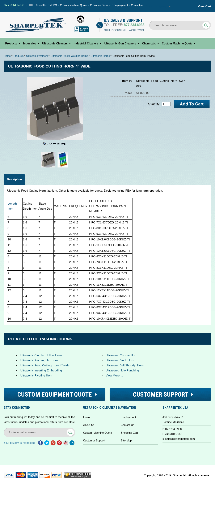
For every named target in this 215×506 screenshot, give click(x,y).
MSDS (53, 5)
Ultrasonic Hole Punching (122, 370)
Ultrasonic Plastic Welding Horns (69, 55)
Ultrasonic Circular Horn (121, 355)
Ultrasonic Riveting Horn (36, 375)
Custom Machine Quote (73, 5)
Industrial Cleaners (86, 43)
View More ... (114, 375)
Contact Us (127, 425)
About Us (41, 5)
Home (7, 55)
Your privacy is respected (19, 442)
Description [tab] (14, 179)
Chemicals (149, 43)
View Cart (204, 6)
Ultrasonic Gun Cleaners (120, 43)
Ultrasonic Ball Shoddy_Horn (125, 365)
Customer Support (94, 440)
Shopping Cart (129, 432)
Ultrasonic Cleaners (55, 43)
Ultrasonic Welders (37, 55)
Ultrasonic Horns (100, 55)
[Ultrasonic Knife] (48, 167)
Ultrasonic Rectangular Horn (39, 360)
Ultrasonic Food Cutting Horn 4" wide (44, 365)
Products (11, 43)
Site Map (126, 440)
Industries (29, 43)
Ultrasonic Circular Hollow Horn (41, 355)
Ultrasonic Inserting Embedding (41, 370)
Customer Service (100, 5)
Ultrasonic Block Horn (120, 360)
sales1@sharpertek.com (180, 438)
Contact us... (138, 5)
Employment (121, 5)
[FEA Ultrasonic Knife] (62, 167)
